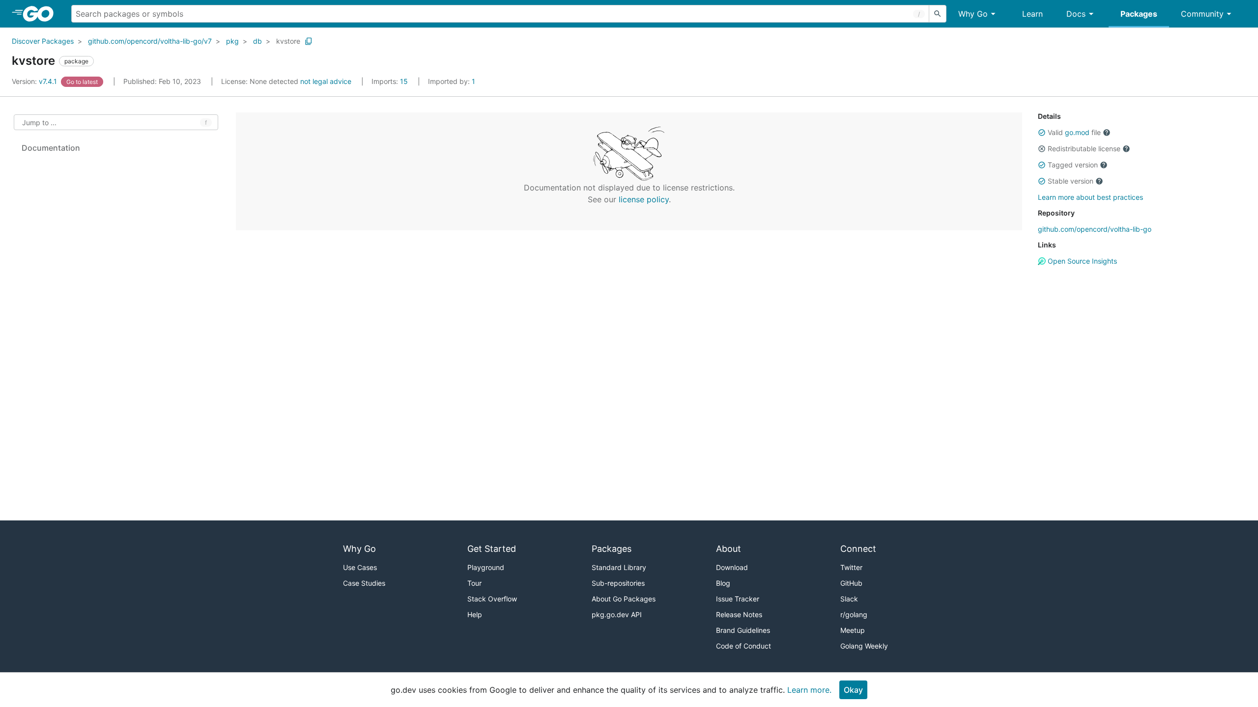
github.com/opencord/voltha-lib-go (1094, 229)
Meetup (852, 630)
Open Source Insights (1081, 261)
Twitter (851, 567)
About (728, 549)
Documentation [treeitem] (51, 148)
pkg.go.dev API (617, 614)
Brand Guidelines (743, 630)
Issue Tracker (737, 599)
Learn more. (809, 690)
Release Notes (739, 614)
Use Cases (360, 567)
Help (474, 614)
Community (1202, 14)
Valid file (1074, 132)
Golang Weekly (864, 646)
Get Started (491, 549)
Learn (1032, 14)
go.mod (1077, 132)
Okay (853, 690)
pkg (232, 41)
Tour (474, 583)
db (257, 41)
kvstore (288, 41)
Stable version (1070, 181)
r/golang (853, 614)
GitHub (851, 583)
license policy (644, 199)
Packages (1138, 14)
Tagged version (1073, 165)
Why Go (973, 14)
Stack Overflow (492, 599)
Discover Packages (43, 41)
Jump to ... (39, 122)
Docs (1076, 14)
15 (391, 81)
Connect (858, 549)
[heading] (41, 14)
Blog (723, 583)
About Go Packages (624, 599)
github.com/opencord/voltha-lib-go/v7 (150, 41)
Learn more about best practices (1090, 197)
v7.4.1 (35, 81)
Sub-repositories (618, 583)
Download (732, 567)
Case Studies (364, 583)
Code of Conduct (743, 646)
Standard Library (619, 567)
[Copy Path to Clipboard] (308, 41)
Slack (849, 599)
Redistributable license (1084, 148)
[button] (1042, 132)
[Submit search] (937, 14)
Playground (485, 567)
